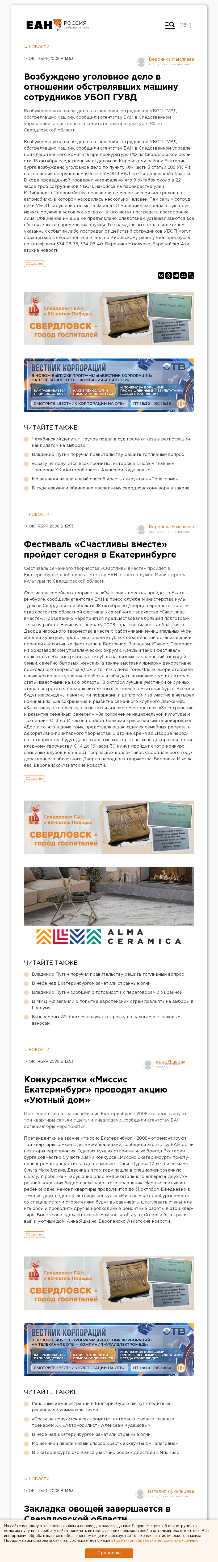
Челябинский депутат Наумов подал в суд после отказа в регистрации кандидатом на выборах (111, 442)
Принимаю (109, 1553)
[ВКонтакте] (161, 275)
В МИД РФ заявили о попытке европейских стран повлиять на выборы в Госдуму (113, 1005)
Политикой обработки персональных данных (156, 1540)
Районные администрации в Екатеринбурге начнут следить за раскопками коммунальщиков (101, 1407)
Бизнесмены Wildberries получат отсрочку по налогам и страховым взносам (106, 1020)
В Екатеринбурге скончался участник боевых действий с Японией (105, 1453)
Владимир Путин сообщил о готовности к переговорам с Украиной (107, 993)
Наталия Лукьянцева (171, 1492)
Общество (34, 263)
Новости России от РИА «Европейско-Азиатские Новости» (44, 25)
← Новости (36, 47)
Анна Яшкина (170, 1062)
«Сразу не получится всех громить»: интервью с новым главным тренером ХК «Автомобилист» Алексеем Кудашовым (103, 467)
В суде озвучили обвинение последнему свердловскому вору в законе (111, 488)
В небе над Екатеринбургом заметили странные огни (91, 984)
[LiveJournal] (191, 275)
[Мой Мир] (183, 275)
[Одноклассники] (168, 275)
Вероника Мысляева (171, 59)
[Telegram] (176, 275)
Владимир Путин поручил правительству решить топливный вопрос (108, 455)
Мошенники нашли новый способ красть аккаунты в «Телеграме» (105, 479)
